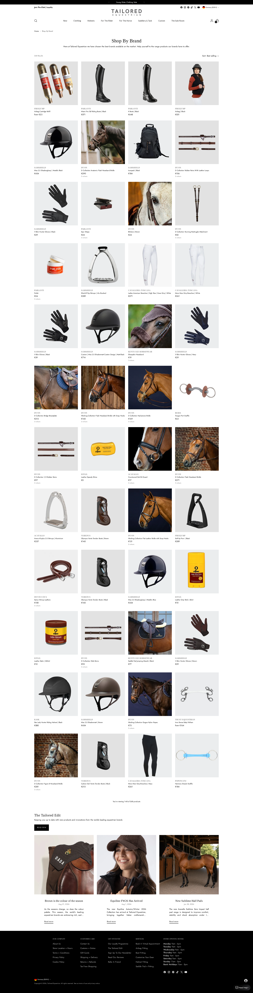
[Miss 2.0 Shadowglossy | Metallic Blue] (150, 571)
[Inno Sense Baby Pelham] (197, 694)
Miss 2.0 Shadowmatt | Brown (92, 722)
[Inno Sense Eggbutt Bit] (103, 878)
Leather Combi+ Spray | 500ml (92, 845)
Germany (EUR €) (211, 7)
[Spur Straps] (103, 203)
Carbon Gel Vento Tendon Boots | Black (95, 783)
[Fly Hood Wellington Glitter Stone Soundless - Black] (197, 817)
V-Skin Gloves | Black (42, 354)
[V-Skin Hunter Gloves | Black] (56, 203)
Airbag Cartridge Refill (42, 111)
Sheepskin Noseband (136, 354)
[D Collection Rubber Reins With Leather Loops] (197, 142)
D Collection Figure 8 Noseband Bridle (48, 783)
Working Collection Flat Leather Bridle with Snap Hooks (148, 538)
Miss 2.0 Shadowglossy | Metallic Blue (142, 600)
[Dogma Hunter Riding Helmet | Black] (197, 939)
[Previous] (109, 2)
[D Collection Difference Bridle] (197, 878)
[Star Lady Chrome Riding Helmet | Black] (150, 878)
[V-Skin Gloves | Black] (56, 326)
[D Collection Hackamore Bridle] (150, 387)
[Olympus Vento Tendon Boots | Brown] (103, 510)
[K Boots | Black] (150, 83)
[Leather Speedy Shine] (103, 449)
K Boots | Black (133, 111)
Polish (36, 293)
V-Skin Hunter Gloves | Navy (185, 354)
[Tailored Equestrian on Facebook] (181, 7)
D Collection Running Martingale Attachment (191, 232)
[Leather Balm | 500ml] (56, 633)
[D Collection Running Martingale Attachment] (197, 203)
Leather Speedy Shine (89, 477)
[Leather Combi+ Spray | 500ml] (103, 817)
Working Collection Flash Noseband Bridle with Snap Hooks (103, 415)
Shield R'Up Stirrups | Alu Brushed (93, 293)
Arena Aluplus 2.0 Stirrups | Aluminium (48, 538)
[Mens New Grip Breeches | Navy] (150, 755)
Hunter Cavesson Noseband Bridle (46, 967)
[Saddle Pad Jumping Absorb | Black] (150, 633)
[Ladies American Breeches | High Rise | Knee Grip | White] (150, 265)
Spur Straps (85, 232)
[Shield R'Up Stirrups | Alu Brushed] (103, 265)
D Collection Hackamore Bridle (139, 415)
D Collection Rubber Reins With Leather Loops (192, 170)
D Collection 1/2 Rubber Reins (45, 477)
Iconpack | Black (134, 170)
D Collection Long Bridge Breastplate (141, 845)
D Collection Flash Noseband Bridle (188, 477)
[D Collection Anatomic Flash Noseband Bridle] (103, 142)
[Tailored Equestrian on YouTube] (198, 7)
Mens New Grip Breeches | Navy (140, 783)
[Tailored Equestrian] (126, 12)
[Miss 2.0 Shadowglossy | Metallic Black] (56, 142)
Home (36, 31)
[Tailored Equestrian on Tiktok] (192, 7)
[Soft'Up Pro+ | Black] (197, 510)
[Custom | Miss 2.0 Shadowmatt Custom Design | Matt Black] (103, 326)
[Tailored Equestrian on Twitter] (195, 7)
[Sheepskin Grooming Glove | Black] (150, 939)
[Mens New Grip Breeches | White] (197, 265)
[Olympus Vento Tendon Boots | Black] (103, 571)
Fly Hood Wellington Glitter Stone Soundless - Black (194, 845)
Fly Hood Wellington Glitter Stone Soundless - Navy (100, 967)
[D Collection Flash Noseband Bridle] (197, 449)
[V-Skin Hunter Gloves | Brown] (197, 633)
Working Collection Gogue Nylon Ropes (143, 722)
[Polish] (56, 265)
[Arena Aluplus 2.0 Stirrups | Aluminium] (56, 510)
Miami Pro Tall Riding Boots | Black (93, 111)
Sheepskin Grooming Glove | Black (141, 967)
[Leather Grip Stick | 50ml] (197, 571)
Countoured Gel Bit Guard (137, 477)
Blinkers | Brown (134, 232)
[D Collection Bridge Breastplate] (56, 387)
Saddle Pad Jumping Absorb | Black (141, 661)
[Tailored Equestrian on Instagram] (185, 7)
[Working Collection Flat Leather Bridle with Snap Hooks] (150, 510)
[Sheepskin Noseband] (150, 326)
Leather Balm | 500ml (42, 661)
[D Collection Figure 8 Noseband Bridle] (56, 755)
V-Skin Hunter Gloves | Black (44, 232)
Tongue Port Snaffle (182, 415)
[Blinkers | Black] (56, 817)
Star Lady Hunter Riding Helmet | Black (48, 722)
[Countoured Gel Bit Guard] (150, 449)
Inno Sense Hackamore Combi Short (47, 906)
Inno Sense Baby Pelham (184, 722)
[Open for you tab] (246, 980)
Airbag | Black (180, 111)
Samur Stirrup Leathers (42, 600)
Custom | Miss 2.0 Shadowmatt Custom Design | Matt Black (102, 354)
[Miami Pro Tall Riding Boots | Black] (103, 83)
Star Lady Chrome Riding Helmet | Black (142, 906)
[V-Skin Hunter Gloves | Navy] (197, 326)
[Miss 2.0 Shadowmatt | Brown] (103, 694)
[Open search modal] (35, 20)
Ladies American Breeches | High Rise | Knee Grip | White (149, 293)
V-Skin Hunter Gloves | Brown (186, 661)
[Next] (144, 2)
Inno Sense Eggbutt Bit (89, 906)
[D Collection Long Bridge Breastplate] (150, 817)
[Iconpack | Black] (150, 142)
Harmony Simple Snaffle (184, 783)
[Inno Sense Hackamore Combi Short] (56, 878)
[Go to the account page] (211, 20)
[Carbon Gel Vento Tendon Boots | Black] (103, 755)
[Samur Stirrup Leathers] (56, 571)
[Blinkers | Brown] (150, 203)
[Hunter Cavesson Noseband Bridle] (56, 939)
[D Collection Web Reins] (103, 633)
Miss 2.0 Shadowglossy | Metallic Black (48, 170)
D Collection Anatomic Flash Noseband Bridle (98, 170)
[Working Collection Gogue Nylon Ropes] (150, 694)
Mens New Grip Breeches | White (187, 293)
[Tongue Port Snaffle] (197, 387)
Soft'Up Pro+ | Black (182, 538)
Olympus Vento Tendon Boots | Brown (95, 538)
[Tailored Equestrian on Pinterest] (188, 7)
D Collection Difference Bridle (186, 906)
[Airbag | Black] (197, 83)
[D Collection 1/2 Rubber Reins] (56, 449)
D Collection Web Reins (90, 661)
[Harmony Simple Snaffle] (197, 755)
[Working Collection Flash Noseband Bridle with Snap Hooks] (103, 387)
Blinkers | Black (39, 845)
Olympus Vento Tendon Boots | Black (94, 600)
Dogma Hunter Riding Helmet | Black (188, 967)
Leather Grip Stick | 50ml (184, 600)
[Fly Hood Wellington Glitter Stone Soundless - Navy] (103, 939)
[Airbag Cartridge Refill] (56, 83)
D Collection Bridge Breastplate (45, 415)
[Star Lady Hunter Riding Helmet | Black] (56, 694)
